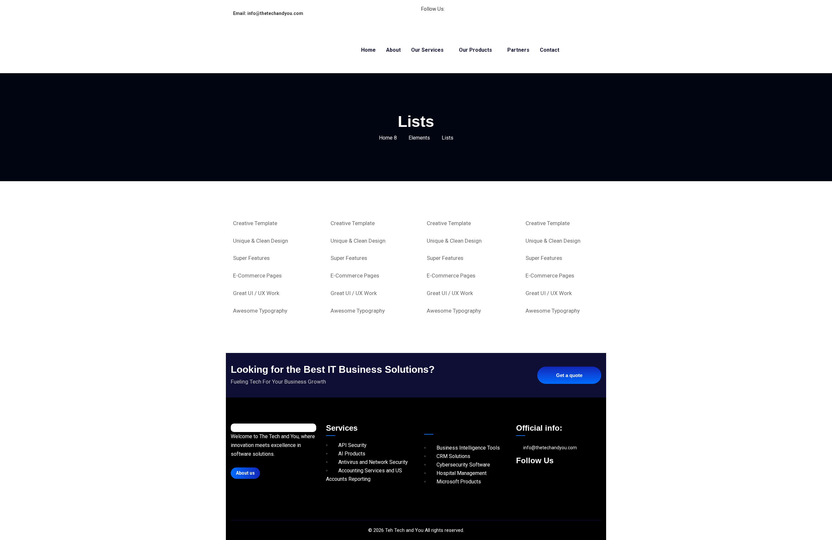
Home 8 (388, 138)
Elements (419, 138)
